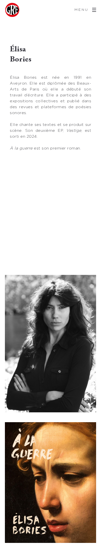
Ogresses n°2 (51, 482)
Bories (50, 343)
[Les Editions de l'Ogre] (12, 9)
